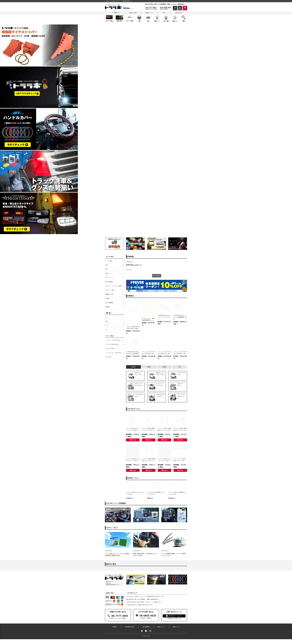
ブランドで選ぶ (130, 21)
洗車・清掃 (166, 21)
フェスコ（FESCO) (111, 348)
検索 (183, 21)
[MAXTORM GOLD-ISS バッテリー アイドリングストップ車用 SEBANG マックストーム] (164, 307)
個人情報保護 (146, 627)
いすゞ (107, 317)
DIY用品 (107, 298)
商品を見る (133, 440)
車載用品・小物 (109, 294)
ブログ (164, 13)
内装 (139, 21)
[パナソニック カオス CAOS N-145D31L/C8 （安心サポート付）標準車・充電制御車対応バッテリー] (164, 343)
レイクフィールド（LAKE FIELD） (114, 352)
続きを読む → (129, 269)
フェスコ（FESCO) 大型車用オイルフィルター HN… (164, 429)
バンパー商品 (109, 261)
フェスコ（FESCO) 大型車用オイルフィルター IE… (148, 459)
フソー (107, 325)
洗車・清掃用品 (109, 281)
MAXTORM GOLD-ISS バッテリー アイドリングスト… (164, 317)
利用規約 (114, 627)
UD (106, 330)
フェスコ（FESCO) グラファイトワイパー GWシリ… (133, 459)
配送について (149, 13)
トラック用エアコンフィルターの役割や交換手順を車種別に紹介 (117, 554)
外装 (148, 21)
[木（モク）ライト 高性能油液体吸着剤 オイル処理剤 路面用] (148, 308)
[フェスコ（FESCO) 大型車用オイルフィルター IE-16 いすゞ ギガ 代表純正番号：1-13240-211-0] (148, 450)
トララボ (147, 636)
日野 (107, 321)
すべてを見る (156, 275)
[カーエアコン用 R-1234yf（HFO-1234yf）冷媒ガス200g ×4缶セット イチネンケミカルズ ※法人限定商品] (133, 312)
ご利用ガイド (116, 13)
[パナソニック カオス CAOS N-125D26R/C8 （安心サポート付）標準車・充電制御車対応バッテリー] (180, 343)
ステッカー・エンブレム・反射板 (114, 286)
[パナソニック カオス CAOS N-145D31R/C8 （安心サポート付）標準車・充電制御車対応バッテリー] (148, 343)
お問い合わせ (178, 13)
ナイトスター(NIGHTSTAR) (112, 344)
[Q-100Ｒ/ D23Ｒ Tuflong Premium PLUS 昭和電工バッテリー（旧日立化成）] (133, 343)
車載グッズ (175, 21)
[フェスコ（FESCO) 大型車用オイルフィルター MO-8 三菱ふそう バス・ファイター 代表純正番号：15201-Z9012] (180, 420)
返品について (176, 627)
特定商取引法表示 (129, 627)
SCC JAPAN (108, 357)
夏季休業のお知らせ (133, 265)
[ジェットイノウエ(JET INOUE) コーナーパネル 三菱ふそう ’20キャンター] (180, 450)
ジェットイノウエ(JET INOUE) (113, 340)
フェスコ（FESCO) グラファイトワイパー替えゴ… (133, 429)
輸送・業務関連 (109, 302)
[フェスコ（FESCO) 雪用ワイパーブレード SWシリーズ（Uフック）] (148, 420)
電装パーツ (157, 21)
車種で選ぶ (119, 21)
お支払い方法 (132, 13)
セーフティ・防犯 (110, 290)
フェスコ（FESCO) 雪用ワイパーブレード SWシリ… (148, 429)
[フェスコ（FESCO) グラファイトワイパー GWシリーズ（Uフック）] (133, 450)
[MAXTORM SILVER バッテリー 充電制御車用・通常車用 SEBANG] (180, 307)
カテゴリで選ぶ (109, 21)
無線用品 (108, 307)
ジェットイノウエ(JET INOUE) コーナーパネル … (180, 459)
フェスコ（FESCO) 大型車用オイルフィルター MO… (180, 429)
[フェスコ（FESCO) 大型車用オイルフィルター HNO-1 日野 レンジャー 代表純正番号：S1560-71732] (164, 420)
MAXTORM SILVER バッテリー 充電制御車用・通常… (180, 317)
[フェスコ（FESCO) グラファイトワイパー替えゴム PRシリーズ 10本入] (133, 420)
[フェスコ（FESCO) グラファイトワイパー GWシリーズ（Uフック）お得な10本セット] (164, 450)
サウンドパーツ (109, 277)
